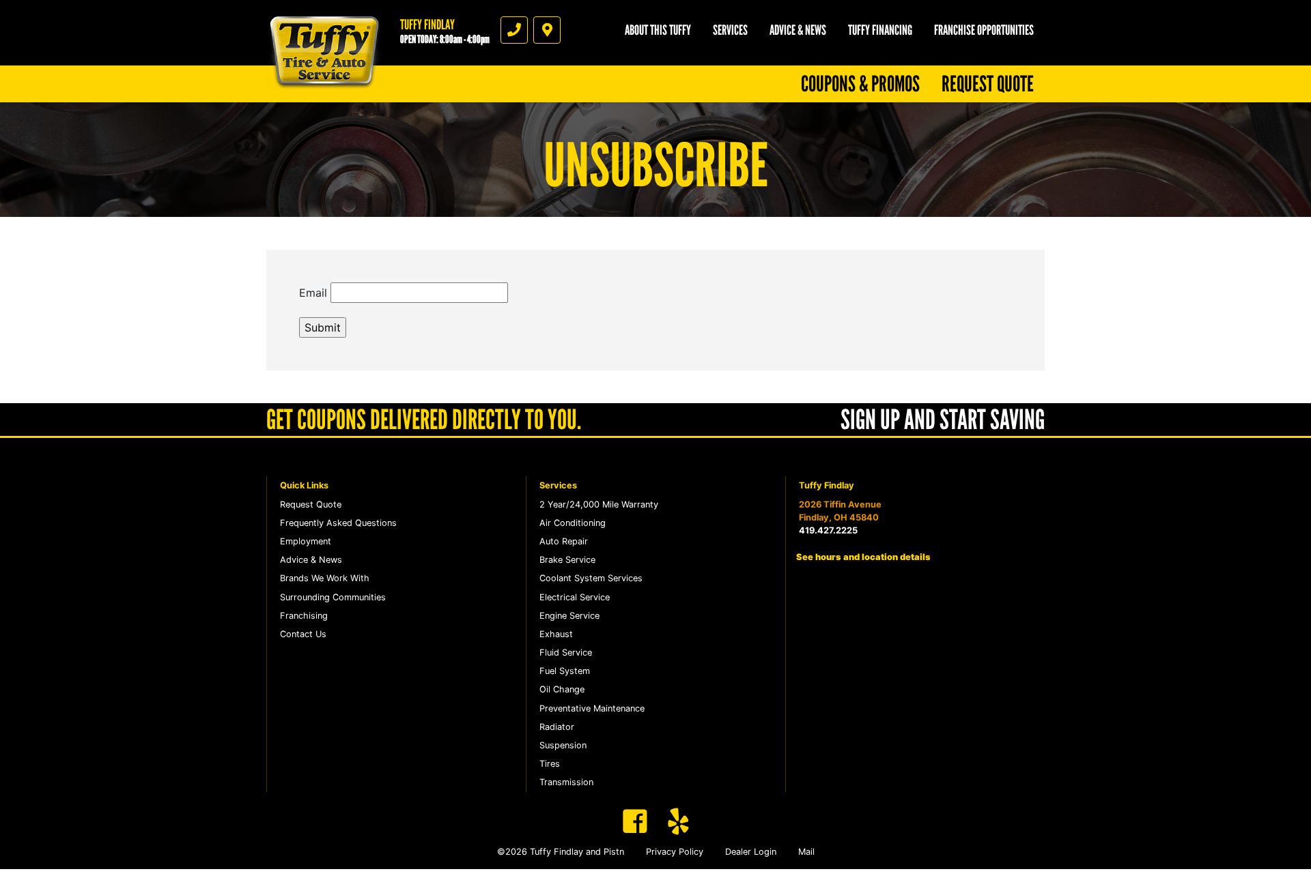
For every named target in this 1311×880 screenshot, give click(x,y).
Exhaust (556, 634)
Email (313, 292)
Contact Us (303, 634)
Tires (549, 764)
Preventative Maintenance (592, 708)
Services (730, 30)
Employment (305, 541)
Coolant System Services (591, 578)
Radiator (556, 727)
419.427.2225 (828, 530)
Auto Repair (563, 541)
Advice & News (798, 30)
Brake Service (567, 560)
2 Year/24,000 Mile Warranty (598, 504)
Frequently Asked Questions (338, 523)
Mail (806, 852)
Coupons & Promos (860, 84)
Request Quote (988, 84)
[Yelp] (678, 821)
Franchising (304, 616)
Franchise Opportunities (984, 30)
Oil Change (561, 689)
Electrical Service (574, 597)
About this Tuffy (658, 30)
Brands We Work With (324, 578)
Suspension (563, 745)
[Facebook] (635, 821)
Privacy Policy (674, 852)
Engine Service (569, 616)
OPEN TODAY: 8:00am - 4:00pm (445, 39)
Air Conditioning (572, 523)
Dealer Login (750, 852)
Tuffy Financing (880, 30)
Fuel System (564, 671)
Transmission (566, 782)
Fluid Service (565, 652)
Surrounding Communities (333, 597)
